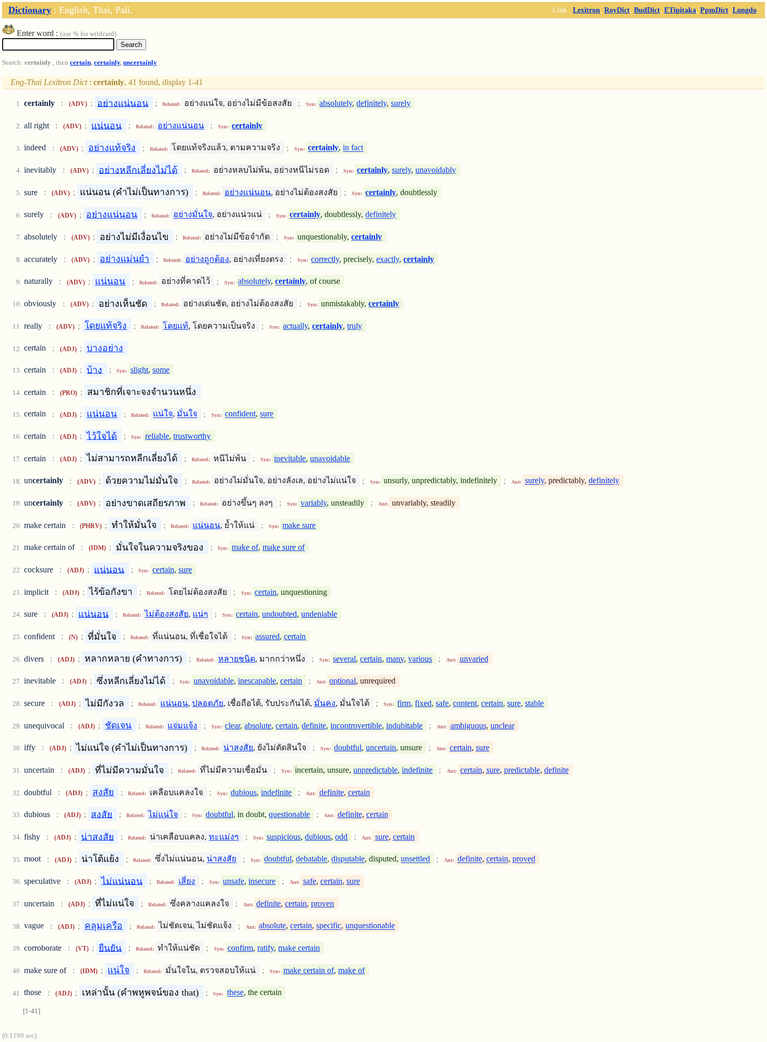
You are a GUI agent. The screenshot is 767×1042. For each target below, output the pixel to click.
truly (354, 325)
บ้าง (94, 369)
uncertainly (140, 62)
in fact (353, 147)
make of (245, 547)
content (465, 703)
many (395, 658)
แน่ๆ (200, 613)
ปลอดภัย (207, 703)
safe (442, 703)
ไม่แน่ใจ (163, 814)
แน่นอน (106, 125)
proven (322, 903)
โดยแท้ (175, 325)
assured (267, 636)
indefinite (417, 769)
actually (295, 325)
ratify (265, 947)
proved (523, 859)
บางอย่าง (105, 348)
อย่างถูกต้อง (207, 259)
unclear (502, 725)
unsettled (415, 859)
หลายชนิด (236, 658)
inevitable (290, 458)
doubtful (348, 747)
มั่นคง (324, 703)
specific (328, 925)
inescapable (257, 680)
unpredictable (375, 769)
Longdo (745, 10)
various (420, 658)
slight (139, 369)
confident (240, 414)
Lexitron (586, 10)
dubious (244, 792)
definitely (371, 103)
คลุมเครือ (104, 925)
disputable (348, 859)
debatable (311, 859)
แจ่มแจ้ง (182, 725)
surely (401, 103)
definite (314, 725)
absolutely (335, 103)
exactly (387, 259)
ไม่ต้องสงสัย (166, 613)
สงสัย (103, 792)
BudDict (647, 10)
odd (341, 836)
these (235, 992)
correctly (325, 259)
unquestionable (370, 925)
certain (80, 62)
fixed (423, 703)
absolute (257, 725)
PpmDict (714, 10)
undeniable (319, 613)
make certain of (308, 970)
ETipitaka (680, 10)
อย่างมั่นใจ (192, 214)
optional (342, 680)
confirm (240, 947)
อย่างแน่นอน (122, 103)
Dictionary (29, 10)
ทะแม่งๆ (224, 836)
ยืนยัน (110, 947)
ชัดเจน (118, 725)
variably (314, 502)
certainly (107, 62)
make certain (299, 947)
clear (232, 725)
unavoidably (435, 169)
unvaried (474, 658)
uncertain (381, 747)
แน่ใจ (163, 414)
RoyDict (617, 10)
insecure (261, 881)
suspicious (284, 836)
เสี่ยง (186, 881)
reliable (157, 436)
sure (266, 414)
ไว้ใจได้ (102, 435)
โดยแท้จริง (106, 325)
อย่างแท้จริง (112, 147)
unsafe (233, 881)
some (161, 369)
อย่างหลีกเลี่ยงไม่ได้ (138, 169)
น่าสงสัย (238, 747)
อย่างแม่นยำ (124, 259)
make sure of (283, 547)
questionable (289, 814)
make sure (299, 525)
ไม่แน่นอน (121, 881)
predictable (522, 769)
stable (534, 703)
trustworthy (192, 436)
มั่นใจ (187, 414)
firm (404, 703)
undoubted (279, 613)
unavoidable (330, 458)
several (344, 658)
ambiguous (468, 725)
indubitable (404, 725)
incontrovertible (356, 725)
